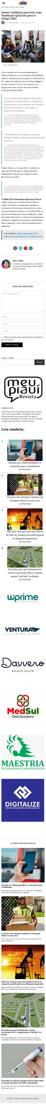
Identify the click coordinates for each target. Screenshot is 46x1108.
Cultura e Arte (8, 7)
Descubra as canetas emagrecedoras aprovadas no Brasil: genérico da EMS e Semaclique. (22, 1081)
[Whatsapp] (31, 248)
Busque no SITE (7, 358)
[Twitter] (20, 248)
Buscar (39, 362)
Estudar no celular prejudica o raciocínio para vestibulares (21, 886)
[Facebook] (15, 248)
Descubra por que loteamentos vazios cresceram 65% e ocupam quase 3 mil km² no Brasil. (25, 573)
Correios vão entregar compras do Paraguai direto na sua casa (20, 934)
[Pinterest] (25, 248)
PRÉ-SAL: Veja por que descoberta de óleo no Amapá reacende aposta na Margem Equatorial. (25, 535)
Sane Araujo (13, 22)
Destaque (20, 7)
